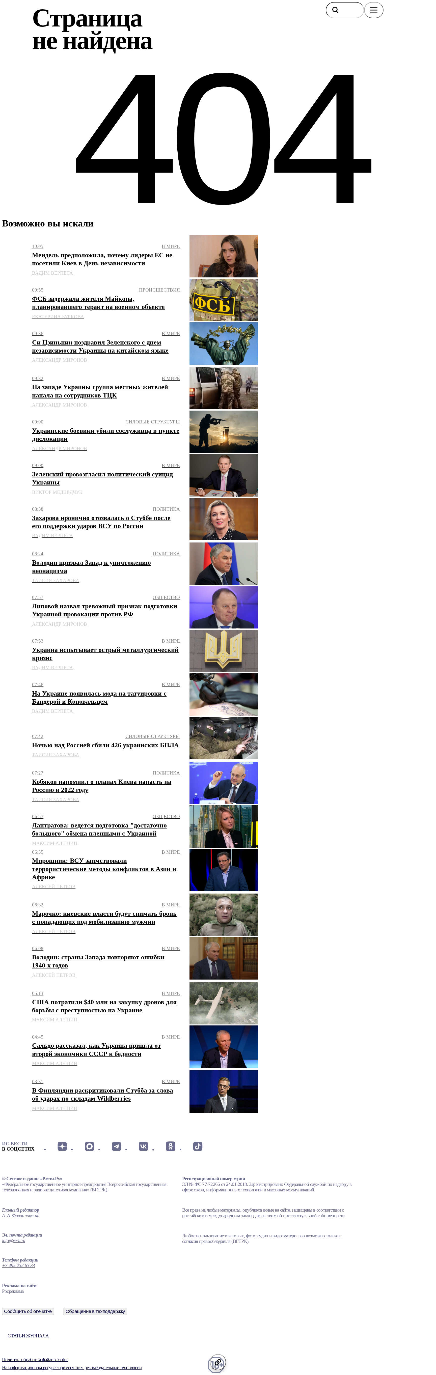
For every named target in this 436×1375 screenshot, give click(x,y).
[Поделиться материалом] (218, 1362)
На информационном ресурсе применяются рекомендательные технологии (72, 1367)
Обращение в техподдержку (95, 1311)
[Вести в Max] (89, 1146)
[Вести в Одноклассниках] (170, 1146)
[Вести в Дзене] (62, 1146)
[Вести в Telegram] (116, 1146)
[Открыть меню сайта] (374, 10)
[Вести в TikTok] (197, 1146)
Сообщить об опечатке (28, 1311)
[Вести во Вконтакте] (143, 1146)
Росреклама (12, 1291)
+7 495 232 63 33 (18, 1265)
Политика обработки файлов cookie (35, 1359)
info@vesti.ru (13, 1240)
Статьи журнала (28, 1335)
